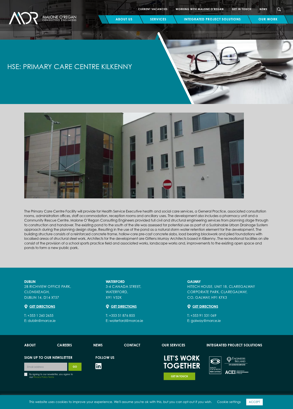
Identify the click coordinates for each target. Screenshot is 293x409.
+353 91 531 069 (203, 315)
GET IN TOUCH (179, 376)
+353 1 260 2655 (40, 315)
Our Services (173, 345)
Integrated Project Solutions (234, 345)
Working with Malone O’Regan (200, 9)
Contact (132, 345)
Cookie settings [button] (229, 402)
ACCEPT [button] (254, 402)
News (263, 9)
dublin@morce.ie (42, 320)
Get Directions (42, 306)
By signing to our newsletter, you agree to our (51, 375)
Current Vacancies (153, 9)
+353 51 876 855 (122, 315)
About (30, 345)
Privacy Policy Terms (43, 377)
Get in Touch (241, 9)
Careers (64, 345)
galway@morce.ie (206, 320)
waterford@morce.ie (126, 320)
